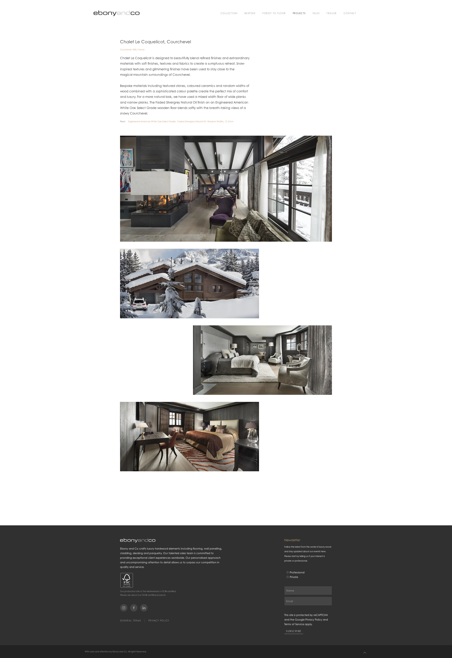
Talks (316, 13)
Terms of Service (294, 624)
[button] (364, 652)
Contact (350, 13)
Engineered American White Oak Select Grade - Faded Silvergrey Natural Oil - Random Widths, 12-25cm (180, 121)
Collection (229, 13)
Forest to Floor (274, 13)
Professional (297, 572)
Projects (299, 13)
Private (294, 577)
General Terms (130, 620)
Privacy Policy (158, 620)
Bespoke (250, 13)
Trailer (331, 13)
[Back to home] (116, 13)
